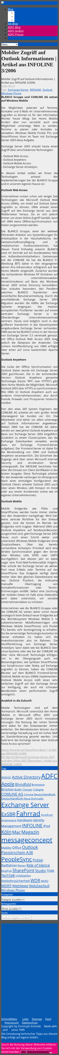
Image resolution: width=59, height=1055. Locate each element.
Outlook (47, 90)
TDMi (50, 871)
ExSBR (8, 814)
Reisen (22, 865)
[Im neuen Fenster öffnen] (29, 930)
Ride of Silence (38, 865)
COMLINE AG (12, 794)
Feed (48, 1019)
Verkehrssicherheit (15, 881)
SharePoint (23, 870)
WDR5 (6, 885)
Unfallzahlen (23, 875)
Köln (6, 831)
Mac (16, 832)
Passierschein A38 (17, 852)
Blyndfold (23, 784)
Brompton (38, 785)
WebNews (20, 886)
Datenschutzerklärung (38, 1052)
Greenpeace (8, 820)
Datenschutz (30, 1022)
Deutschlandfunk (44, 794)
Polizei (38, 860)
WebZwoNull (39, 885)
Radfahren (9, 865)
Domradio (37, 798)
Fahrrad (28, 813)
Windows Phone (11, 93)
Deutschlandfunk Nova (15, 798)
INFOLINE (35, 90)
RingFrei (6, 871)
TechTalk (8, 875)
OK (23, 1052)
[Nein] (50, 1052)
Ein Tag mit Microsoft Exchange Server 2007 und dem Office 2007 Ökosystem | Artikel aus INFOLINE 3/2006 (29, 760)
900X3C (6, 777)
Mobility (6, 848)
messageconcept (26, 839)
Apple (7, 783)
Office (16, 847)
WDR (35, 880)
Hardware (24, 820)
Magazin (30, 832)
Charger (27, 789)
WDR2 (44, 881)
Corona (28, 794)
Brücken (7, 789)
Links (25, 1019)
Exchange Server (18, 90)
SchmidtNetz (9, 1019)
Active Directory (26, 777)
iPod (46, 826)
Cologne (38, 789)
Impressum (12, 1022)
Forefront (47, 815)
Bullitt (18, 789)
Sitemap (37, 1019)
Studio (40, 870)
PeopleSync (16, 859)
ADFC (49, 776)
